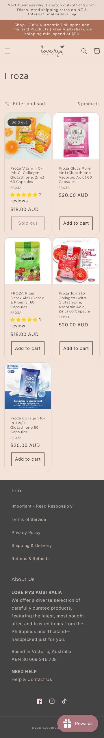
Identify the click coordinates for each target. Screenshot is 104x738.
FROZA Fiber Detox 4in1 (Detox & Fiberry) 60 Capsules (27, 300)
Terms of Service (29, 519)
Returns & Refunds (30, 558)
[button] (7, 51)
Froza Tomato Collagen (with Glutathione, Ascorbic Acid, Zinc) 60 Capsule (74, 302)
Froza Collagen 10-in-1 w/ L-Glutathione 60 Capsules (27, 425)
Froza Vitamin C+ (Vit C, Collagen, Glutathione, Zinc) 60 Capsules (27, 175)
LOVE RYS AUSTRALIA (58, 727)
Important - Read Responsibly (42, 505)
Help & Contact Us (32, 679)
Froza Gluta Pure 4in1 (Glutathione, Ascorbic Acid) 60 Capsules (75, 175)
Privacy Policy (26, 532)
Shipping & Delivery (32, 545)
